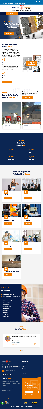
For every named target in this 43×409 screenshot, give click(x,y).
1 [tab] (19, 37)
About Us (24, 364)
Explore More (9, 33)
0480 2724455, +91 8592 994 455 (10, 1)
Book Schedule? (8, 372)
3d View (6, 127)
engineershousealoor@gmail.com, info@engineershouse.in (15, 3)
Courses (23, 366)
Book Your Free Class (12, 13)
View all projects (27, 97)
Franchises (24, 373)
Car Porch (26, 125)
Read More (8, 197)
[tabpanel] (21, 26)
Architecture (7, 125)
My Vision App (24, 368)
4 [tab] (23, 37)
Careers (23, 370)
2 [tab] (20, 37)
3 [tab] (22, 37)
